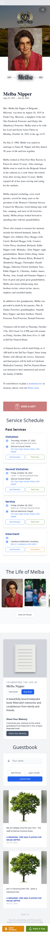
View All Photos (25, 614)
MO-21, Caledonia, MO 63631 (24, 544)
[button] (25, 806)
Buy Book (28, 691)
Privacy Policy (18, 922)
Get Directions (15, 457)
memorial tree (35, 383)
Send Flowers (35, 549)
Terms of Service (32, 922)
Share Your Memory (17, 733)
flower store (33, 387)
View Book (13, 691)
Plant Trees (35, 457)
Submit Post (25, 779)
